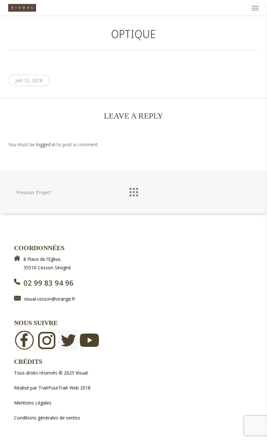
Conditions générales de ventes (47, 418)
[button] (255, 8)
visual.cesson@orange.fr (49, 299)
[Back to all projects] (133, 190)
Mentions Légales (32, 403)
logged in (45, 144)
